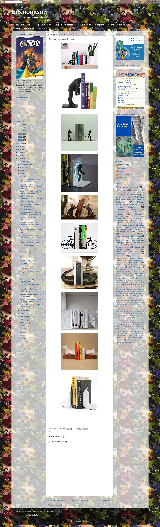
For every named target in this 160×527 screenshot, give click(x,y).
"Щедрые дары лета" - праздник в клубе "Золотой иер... (31, 186)
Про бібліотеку (44, 25)
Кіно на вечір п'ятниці (127, 238)
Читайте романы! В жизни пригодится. (29, 281)
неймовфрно (119, 340)
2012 (20, 339)
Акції (134, 274)
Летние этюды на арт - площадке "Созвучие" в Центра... (29, 262)
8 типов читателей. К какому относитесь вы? (30, 180)
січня (22, 329)
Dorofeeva (122, 168)
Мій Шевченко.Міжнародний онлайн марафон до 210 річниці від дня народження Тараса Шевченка (130, 225)
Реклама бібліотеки (126, 207)
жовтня (23, 167)
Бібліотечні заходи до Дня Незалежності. (29, 205)
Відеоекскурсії (137, 313)
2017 (20, 152)
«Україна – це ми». (27, 201)
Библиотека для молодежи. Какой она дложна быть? (30, 237)
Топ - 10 (120, 190)
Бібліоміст (119, 245)
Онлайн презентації (129, 326)
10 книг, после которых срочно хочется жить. (31, 305)
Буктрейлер (135, 243)
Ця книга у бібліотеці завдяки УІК (130, 300)
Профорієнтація (120, 309)
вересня (23, 170)
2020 (20, 143)
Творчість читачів (123, 212)
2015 (20, 158)
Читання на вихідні (128, 234)
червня (23, 313)
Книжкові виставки (121, 304)
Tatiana (121, 171)
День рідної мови (139, 317)
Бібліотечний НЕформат (92, 25)
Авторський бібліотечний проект (128, 240)
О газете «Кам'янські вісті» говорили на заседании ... (30, 242)
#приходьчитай (129, 285)
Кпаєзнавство (120, 322)
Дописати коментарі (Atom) (71, 505)
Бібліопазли (29, 12)
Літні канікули (120, 289)
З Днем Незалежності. (28, 209)
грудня (23, 161)
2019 (20, 146)
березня (23, 323)
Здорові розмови (135, 320)
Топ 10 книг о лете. (27, 246)
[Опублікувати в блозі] (80, 429)
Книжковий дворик (136, 302)
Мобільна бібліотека (136, 304)
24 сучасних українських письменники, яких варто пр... (30, 224)
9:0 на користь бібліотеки (133, 280)
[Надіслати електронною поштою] (78, 429)
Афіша (128, 313)
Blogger (85, 521)
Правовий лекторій (137, 298)
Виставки (137, 267)
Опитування (140, 326)
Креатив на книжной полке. (30, 249)
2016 (20, 155)
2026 (20, 125)
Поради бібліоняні (116, 25)
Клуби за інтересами (130, 195)
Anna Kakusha (123, 165)
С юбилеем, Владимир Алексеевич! (28, 253)
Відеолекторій (120, 269)
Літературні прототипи (134, 287)
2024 (20, 131)
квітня (22, 320)
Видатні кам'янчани (124, 249)
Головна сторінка (24, 25)
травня (23, 316)
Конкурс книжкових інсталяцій (132, 258)
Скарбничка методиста (65, 25)
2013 (20, 336)
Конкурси (119, 271)
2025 (20, 128)
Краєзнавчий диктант (132, 322)
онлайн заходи (130, 271)
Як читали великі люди (133, 337)
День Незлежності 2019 (125, 317)
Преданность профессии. (29, 272)
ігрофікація (119, 313)
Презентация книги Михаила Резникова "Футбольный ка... (31, 231)
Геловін (142, 315)
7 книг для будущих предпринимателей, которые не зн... (28, 290)
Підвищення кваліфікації (127, 209)
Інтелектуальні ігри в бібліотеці (128, 254)
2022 (20, 137)
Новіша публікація (57, 500)
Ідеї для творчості (60, 432)
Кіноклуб (140, 192)
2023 (20, 134)
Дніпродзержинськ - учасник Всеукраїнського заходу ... (30, 213)
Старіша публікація (100, 500)
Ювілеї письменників (125, 291)
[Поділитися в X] (82, 429)
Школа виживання (134, 262)
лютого (23, 326)
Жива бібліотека (130, 296)
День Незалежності (137, 256)
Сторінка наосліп (137, 329)
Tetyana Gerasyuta (125, 174)
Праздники (125, 192)
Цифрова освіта (133, 335)
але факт (129, 311)
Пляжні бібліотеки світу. (28, 257)
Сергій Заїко (122, 178)
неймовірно (130, 340)
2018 (20, 149)
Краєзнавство (138, 190)
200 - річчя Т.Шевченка (135, 232)
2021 (20, 140)
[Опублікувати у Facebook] (85, 429)
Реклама (132, 309)
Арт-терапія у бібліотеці (126, 265)
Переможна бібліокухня (136, 289)
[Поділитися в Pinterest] (87, 429)
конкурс (139, 311)
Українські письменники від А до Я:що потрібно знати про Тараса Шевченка (130, 333)
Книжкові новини (123, 197)
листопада (24, 164)
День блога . (24, 176)
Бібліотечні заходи (127, 187)
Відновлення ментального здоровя (126, 315)
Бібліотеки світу (122, 247)
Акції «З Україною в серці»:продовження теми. (31, 197)
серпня (23, 173)
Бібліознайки (136, 269)
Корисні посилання (25, 29)
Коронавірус (120, 256)
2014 (20, 333)
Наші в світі (126, 324)
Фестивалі (135, 245)
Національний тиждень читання (128, 307)
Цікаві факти (139, 220)
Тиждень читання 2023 (124, 331)
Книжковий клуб (126, 229)
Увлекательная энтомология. (31, 285)
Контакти (42, 29)
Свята (137, 247)
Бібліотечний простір (122, 302)
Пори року (120, 243)
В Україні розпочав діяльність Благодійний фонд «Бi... (31, 300)
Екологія (121, 320)
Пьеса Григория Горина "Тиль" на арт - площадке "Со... (31, 192)
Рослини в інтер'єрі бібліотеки (126, 282)
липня (22, 310)
